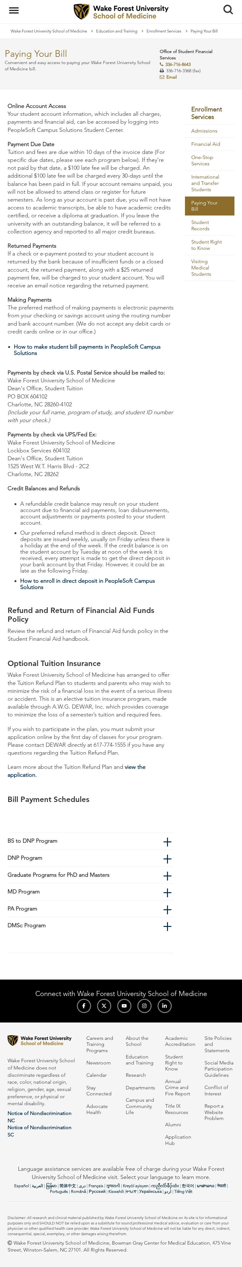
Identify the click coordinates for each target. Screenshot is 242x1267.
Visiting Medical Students (201, 267)
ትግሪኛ (131, 1191)
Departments (140, 1088)
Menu (15, 6)
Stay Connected (99, 1091)
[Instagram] (144, 1006)
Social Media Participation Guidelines (219, 1069)
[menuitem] (210, 113)
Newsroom (98, 1063)
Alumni (173, 1125)
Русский (97, 1191)
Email (171, 77)
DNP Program (25, 857)
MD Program (24, 891)
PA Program (22, 908)
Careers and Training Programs (99, 1044)
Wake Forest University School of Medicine (49, 31)
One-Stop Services (202, 160)
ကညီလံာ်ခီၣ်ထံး (165, 1185)
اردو (167, 1191)
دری (82, 1185)
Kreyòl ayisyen (135, 1185)
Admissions (204, 131)
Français (96, 1185)
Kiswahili (116, 1191)
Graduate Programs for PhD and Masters (59, 874)
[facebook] (84, 1006)
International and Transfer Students (205, 183)
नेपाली (221, 1185)
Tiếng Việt (183, 1191)
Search (226, 3)
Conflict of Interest (216, 1090)
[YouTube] (124, 1006)
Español (21, 1185)
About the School (137, 1041)
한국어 (188, 1185)
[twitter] (104, 1006)
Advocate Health (97, 1109)
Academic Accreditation (180, 1041)
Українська (150, 1191)
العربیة (37, 1185)
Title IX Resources (176, 1109)
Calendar (96, 1075)
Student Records (200, 225)
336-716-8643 (178, 64)
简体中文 (68, 1185)
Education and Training (116, 31)
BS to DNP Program (32, 840)
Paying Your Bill (204, 206)
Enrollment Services (164, 31)
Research (136, 1075)
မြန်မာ (51, 1185)
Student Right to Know (206, 245)
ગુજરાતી (113, 1185)
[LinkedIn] (165, 1006)
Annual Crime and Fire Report (177, 1087)
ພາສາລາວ (205, 1185)
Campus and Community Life (140, 1106)
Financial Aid (205, 144)
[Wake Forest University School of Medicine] (42, 1041)
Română (78, 1191)
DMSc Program (27, 925)
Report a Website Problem (214, 1112)
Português (59, 1191)
